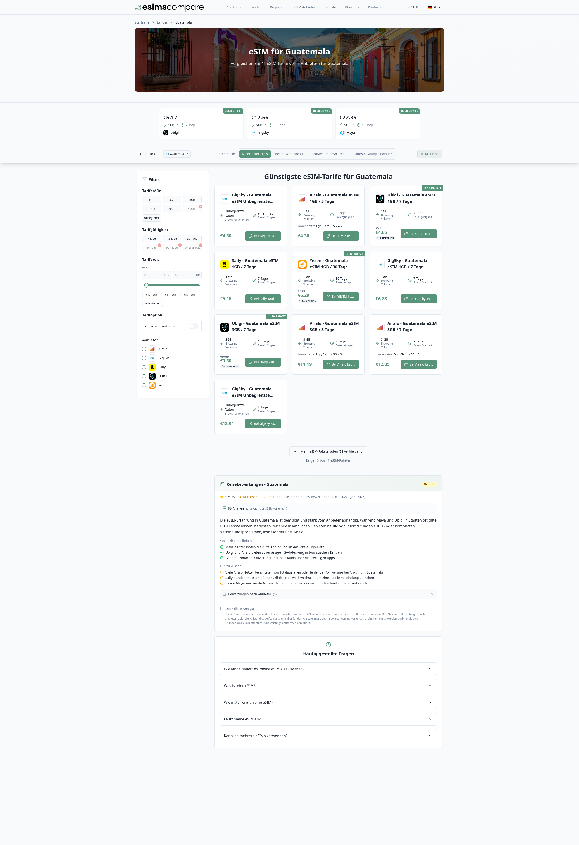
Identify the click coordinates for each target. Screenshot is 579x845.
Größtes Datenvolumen (328, 154)
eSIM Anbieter (304, 7)
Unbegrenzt (151, 218)
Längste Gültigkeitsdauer (373, 154)
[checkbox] (144, 349)
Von (144, 268)
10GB (151, 209)
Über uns (352, 7)
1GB (151, 200)
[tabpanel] (328, 460)
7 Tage (151, 239)
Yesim (163, 385)
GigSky (164, 358)
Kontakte (374, 7)
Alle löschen (152, 303)
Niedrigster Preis (255, 154)
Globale (330, 7)
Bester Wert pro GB (289, 154)
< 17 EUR (151, 295)
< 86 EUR (189, 295)
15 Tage (172, 239)
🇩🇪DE (432, 7)
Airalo (163, 349)
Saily (162, 367)
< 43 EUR (170, 295)
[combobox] (413, 7)
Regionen (277, 7)
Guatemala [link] (183, 22)
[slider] (146, 285)
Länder (255, 7)
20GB (172, 209)
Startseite (234, 7)
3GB (172, 200)
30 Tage (192, 239)
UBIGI (163, 376)
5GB (192, 200)
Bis (175, 268)
